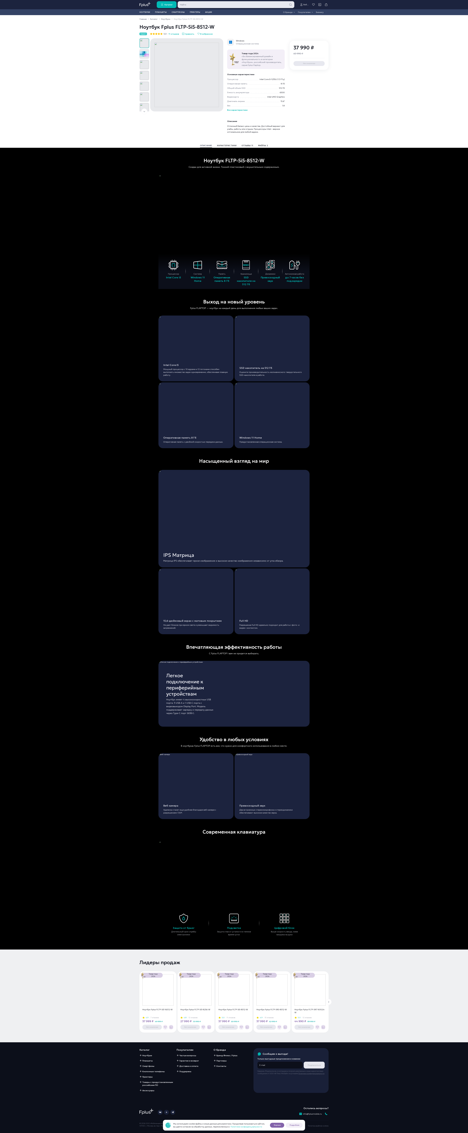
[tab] (206, 146)
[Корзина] (326, 4)
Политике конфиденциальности (246, 1126)
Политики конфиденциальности (311, 1074)
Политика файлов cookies (318, 1126)
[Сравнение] (319, 4)
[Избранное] (313, 4)
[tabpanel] (234, 549)
